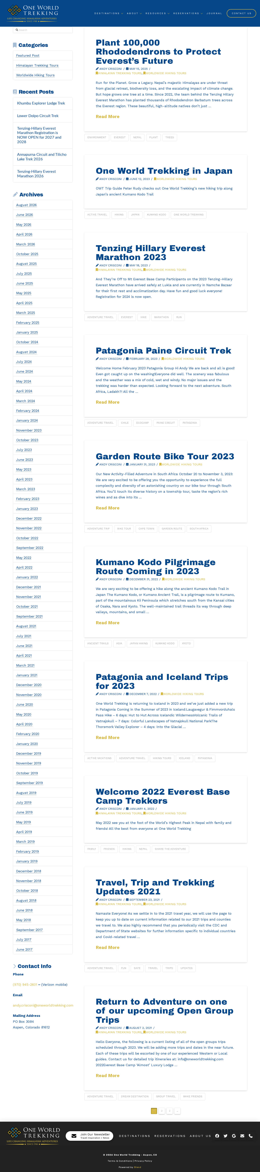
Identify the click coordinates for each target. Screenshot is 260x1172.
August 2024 (26, 352)
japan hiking (139, 643)
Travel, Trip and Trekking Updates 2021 (155, 887)
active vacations (99, 758)
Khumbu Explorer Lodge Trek (41, 103)
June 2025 (24, 283)
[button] (89, 1136)
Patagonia (190, 422)
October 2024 (27, 342)
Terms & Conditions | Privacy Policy (130, 1161)
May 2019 (23, 822)
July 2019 (23, 802)
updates (187, 968)
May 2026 (23, 225)
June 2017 (24, 949)
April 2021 (24, 655)
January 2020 (27, 744)
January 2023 (27, 509)
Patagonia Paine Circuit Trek (163, 350)
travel (153, 968)
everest (120, 137)
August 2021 (26, 626)
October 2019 (27, 773)
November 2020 (28, 695)
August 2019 (26, 793)
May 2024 (23, 381)
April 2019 (24, 832)
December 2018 (28, 871)
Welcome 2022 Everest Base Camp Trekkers (163, 796)
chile (125, 422)
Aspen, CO (150, 1155)
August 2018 (26, 900)
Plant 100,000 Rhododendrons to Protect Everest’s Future (158, 51)
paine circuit (165, 422)
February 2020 (27, 734)
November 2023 (28, 430)
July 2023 (24, 450)
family (91, 848)
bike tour (124, 528)
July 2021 (23, 636)
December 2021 (28, 587)
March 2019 (25, 841)
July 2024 (24, 362)
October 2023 (27, 440)
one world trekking (188, 214)
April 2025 (24, 303)
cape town (146, 528)
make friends (192, 1096)
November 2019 (28, 763)
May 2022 (23, 558)
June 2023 (24, 460)
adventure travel (100, 317)
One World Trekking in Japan (164, 170)
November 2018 (28, 881)
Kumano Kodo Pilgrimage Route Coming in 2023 (156, 566)
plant (153, 137)
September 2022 (29, 548)
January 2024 (27, 420)
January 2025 (27, 332)
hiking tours (162, 758)
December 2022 (28, 518)
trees (169, 137)
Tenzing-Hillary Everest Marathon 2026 (36, 174)
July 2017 (23, 939)
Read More (108, 116)
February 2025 (27, 323)
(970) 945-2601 (25, 984)
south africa (199, 528)
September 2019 (29, 783)
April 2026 (24, 234)
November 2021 (28, 597)
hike (143, 317)
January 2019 (26, 861)
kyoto (186, 643)
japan (135, 214)
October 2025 (27, 254)
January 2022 (27, 577)
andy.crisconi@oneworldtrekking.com (43, 1005)
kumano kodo (156, 214)
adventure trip (98, 528)
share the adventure (170, 848)
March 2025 (25, 313)
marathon (161, 317)
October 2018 (27, 890)
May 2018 (23, 920)
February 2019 (27, 851)
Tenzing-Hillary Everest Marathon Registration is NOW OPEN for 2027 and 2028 (39, 135)
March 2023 (25, 489)
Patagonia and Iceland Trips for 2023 (162, 681)
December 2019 (28, 753)
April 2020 (24, 724)
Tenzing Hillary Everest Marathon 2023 (150, 252)
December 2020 (28, 685)
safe (137, 968)
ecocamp (142, 422)
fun (123, 968)
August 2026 (26, 205)
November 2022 (28, 528)
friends (109, 848)
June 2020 (24, 704)
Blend (137, 1167)
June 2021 (24, 646)
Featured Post (27, 55)
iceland (184, 758)
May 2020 (23, 714)
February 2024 (27, 411)
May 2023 (23, 469)
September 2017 (29, 930)
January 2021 (26, 675)
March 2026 (25, 244)
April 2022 (24, 567)
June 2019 (24, 812)
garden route (172, 528)
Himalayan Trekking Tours (120, 73)
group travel (165, 1096)
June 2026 (24, 215)
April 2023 (24, 479)
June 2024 (24, 371)
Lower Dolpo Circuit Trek (37, 116)
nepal (137, 137)
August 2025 (26, 264)
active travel (97, 214)
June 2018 (24, 910)
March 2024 (25, 401)
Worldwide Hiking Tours (166, 73)
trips (169, 968)
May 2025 (23, 293)
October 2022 (27, 538)
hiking (119, 214)
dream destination (134, 1096)
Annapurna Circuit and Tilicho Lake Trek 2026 (41, 157)
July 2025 (24, 274)
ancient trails (98, 643)
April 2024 (24, 391)
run (179, 317)
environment (96, 137)
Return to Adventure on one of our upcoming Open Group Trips (165, 1010)
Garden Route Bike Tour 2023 (165, 456)
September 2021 (29, 616)
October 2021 (27, 606)
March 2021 (25, 665)
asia (119, 643)
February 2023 (27, 499)
